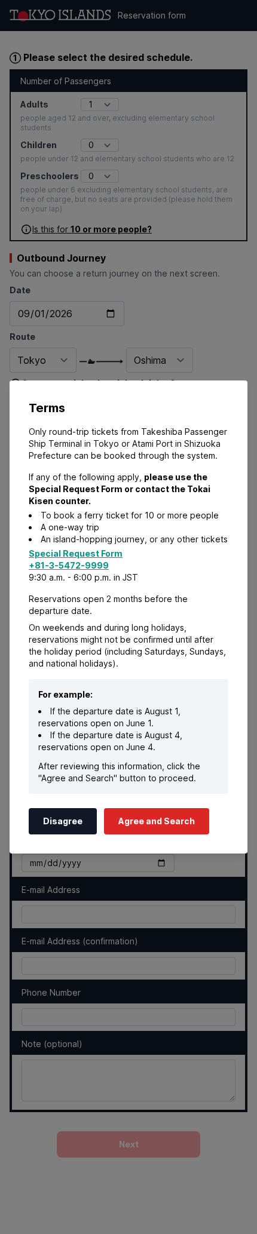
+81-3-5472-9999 (69, 565)
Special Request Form (76, 553)
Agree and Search (156, 821)
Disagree (62, 821)
